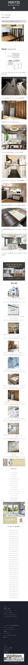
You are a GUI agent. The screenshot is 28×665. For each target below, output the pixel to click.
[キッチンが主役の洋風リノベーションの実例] (13, 125)
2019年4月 (14, 576)
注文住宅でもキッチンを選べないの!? (10, 122)
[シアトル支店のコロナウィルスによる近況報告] (13, 77)
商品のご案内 (7, 608)
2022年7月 (14, 543)
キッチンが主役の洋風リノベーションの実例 (12, 152)
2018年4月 (14, 593)
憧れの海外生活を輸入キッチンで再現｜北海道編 (13, 205)
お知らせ (14, 489)
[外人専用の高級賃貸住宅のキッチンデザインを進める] (13, 208)
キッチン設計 (14, 493)
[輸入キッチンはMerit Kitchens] (14, 2)
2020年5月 (14, 555)
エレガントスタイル (9, 612)
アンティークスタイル (9, 629)
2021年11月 (14, 547)
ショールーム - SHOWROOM (11, 625)
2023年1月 (14, 534)
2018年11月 (14, 585)
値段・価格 (14, 497)
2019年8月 (14, 572)
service (14, 483)
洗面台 (5, 631)
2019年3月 (14, 578)
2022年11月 (14, 538)
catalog (14, 474)
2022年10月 (14, 541)
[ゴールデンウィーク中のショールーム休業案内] (13, 155)
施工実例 (14, 500)
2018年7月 (14, 589)
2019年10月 (14, 568)
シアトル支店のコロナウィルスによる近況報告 (12, 97)
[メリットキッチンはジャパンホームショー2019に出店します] (13, 52)
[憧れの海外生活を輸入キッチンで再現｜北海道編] (13, 183)
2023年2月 (14, 532)
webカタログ (7, 649)
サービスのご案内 (8, 648)
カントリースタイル (9, 627)
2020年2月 (14, 561)
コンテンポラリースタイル (10, 616)
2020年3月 (14, 559)
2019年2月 (14, 580)
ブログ (14, 495)
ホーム (3, 15)
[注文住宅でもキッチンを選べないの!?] (13, 101)
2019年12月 (14, 564)
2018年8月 (14, 587)
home (14, 476)
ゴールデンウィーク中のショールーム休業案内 (12, 180)
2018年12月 (14, 582)
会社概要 (6, 651)
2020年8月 (14, 551)
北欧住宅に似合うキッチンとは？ (14, 369)
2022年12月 (14, 536)
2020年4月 (14, 557)
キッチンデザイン (14, 491)
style (14, 487)
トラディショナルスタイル (10, 614)
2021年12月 (14, 545)
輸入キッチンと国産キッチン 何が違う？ (14, 352)
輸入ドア (6, 637)
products (14, 481)
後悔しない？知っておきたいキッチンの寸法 (14, 385)
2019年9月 (14, 570)
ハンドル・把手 (7, 610)
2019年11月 (14, 566)
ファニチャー (7, 633)
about (14, 472)
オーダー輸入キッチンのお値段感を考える (14, 418)
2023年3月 (14, 530)
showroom (14, 485)
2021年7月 (14, 549)
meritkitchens (14, 479)
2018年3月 (14, 595)
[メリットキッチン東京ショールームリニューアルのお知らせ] (13, 234)
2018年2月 (14, 597)
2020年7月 (14, 553)
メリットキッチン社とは (10, 635)
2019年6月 (14, 574)
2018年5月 (14, 591)
